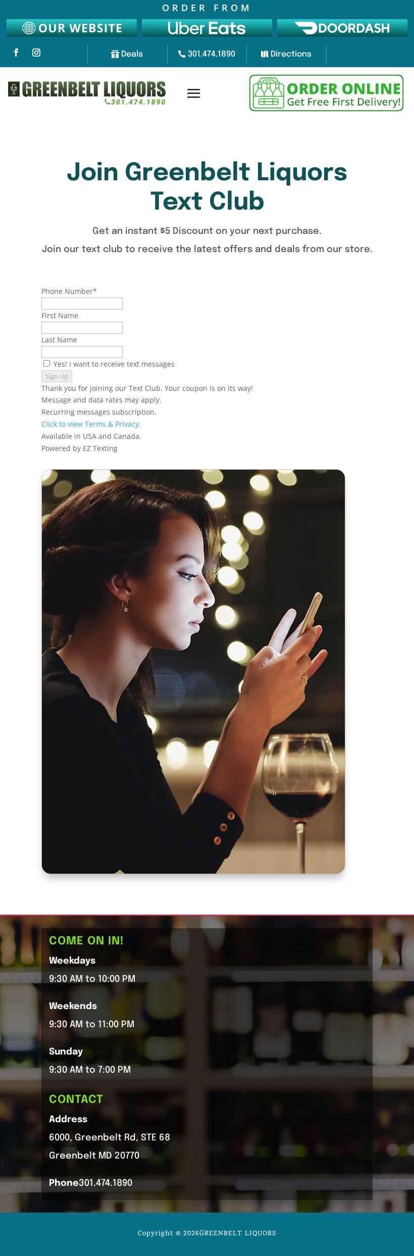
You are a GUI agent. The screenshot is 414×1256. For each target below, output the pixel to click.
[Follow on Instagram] (36, 52)
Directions (291, 54)
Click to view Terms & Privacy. (91, 424)
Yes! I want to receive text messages (114, 364)
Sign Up (56, 376)
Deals (132, 54)
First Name (59, 315)
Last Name (59, 339)
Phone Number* (69, 291)
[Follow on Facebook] (16, 52)
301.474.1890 (211, 54)
